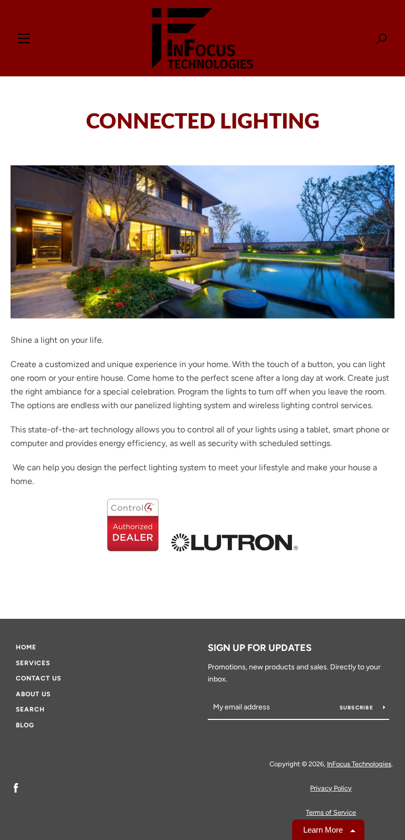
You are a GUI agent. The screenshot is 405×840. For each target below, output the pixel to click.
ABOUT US (33, 694)
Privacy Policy (331, 788)
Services (33, 663)
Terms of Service (331, 812)
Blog (25, 725)
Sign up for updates (260, 648)
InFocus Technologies (359, 764)
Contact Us (38, 678)
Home (26, 647)
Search (30, 709)
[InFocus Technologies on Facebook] (16, 788)
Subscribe (357, 707)
